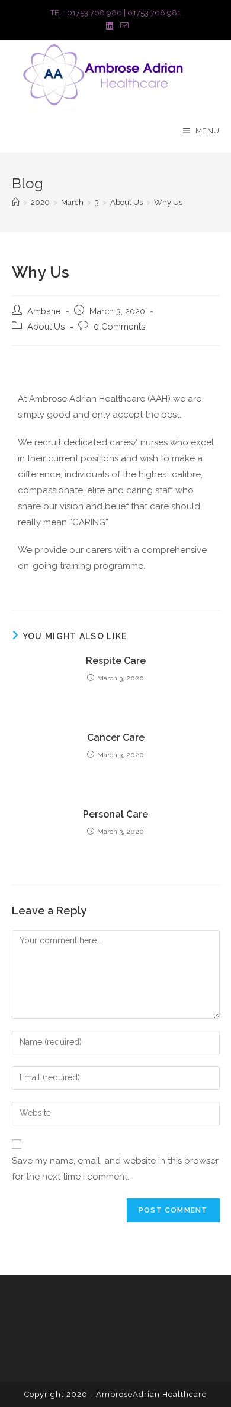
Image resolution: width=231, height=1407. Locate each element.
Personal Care (115, 814)
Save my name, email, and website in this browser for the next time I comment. (115, 1168)
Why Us (168, 202)
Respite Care (116, 660)
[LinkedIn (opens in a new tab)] (109, 26)
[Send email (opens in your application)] (123, 26)
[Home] (16, 202)
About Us (46, 326)
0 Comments (120, 326)
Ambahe (44, 311)
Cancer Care (116, 737)
